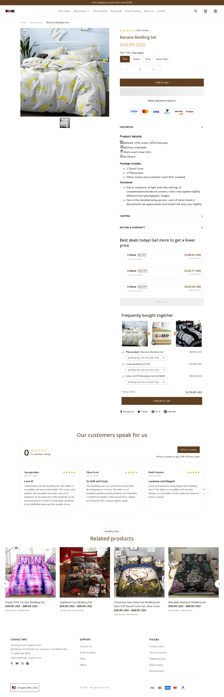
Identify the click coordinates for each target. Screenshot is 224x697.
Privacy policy (156, 646)
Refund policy (156, 670)
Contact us (86, 646)
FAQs (82, 658)
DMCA (83, 664)
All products (36, 22)
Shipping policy (157, 658)
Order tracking (87, 652)
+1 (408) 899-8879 (20, 653)
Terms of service (158, 652)
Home (23, 22)
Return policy (156, 664)
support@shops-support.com (25, 657)
